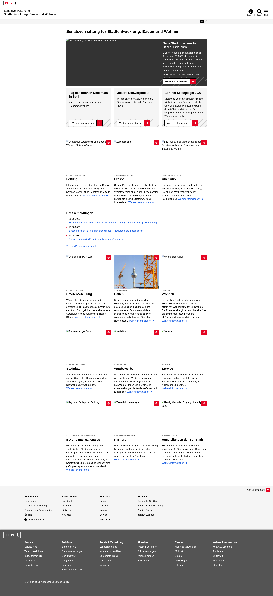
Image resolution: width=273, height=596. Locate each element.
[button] (203, 21)
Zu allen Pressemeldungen (80, 246)
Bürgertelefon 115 (33, 556)
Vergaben (105, 565)
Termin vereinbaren (34, 551)
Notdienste (29, 560)
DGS (30, 515)
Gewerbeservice (32, 565)
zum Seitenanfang (256, 490)
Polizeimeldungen (146, 551)
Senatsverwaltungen (72, 551)
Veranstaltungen (145, 556)
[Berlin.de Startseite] (10, 3)
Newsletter (105, 519)
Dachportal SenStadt (148, 501)
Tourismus (218, 551)
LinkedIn (66, 510)
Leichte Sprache (36, 519)
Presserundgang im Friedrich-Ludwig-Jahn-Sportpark (96, 239)
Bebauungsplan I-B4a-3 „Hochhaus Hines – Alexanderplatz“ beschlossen (106, 231)
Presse (103, 501)
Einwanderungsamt (72, 569)
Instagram (67, 505)
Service (103, 515)
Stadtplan (217, 565)
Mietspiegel (181, 560)
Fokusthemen (144, 560)
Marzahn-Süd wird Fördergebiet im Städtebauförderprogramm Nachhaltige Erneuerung (113, 222)
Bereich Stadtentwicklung (150, 505)
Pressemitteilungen (147, 547)
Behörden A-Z (69, 547)
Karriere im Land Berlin (111, 551)
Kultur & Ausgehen (222, 547)
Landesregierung (108, 547)
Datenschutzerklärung (35, 505)
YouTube (66, 515)
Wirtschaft (218, 556)
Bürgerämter (68, 560)
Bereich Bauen (145, 510)
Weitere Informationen (176, 81)
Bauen (178, 556)
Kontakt (103, 510)
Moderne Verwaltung (185, 547)
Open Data (105, 560)
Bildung (179, 565)
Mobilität (179, 551)
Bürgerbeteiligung (109, 556)
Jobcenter (67, 565)
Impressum (30, 501)
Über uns (104, 505)
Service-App (30, 547)
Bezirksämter (68, 556)
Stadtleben (218, 560)
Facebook (67, 501)
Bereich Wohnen (145, 515)
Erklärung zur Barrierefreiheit (39, 510)
